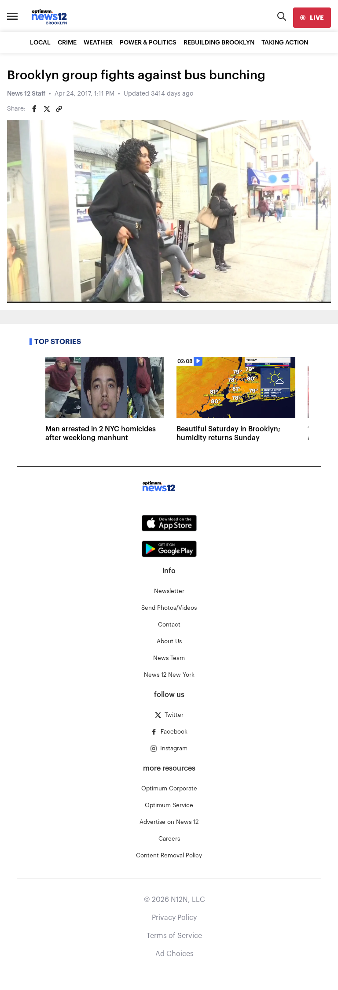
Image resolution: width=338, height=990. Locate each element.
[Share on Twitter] (46, 108)
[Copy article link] (58, 108)
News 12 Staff (26, 94)
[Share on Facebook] (34, 108)
